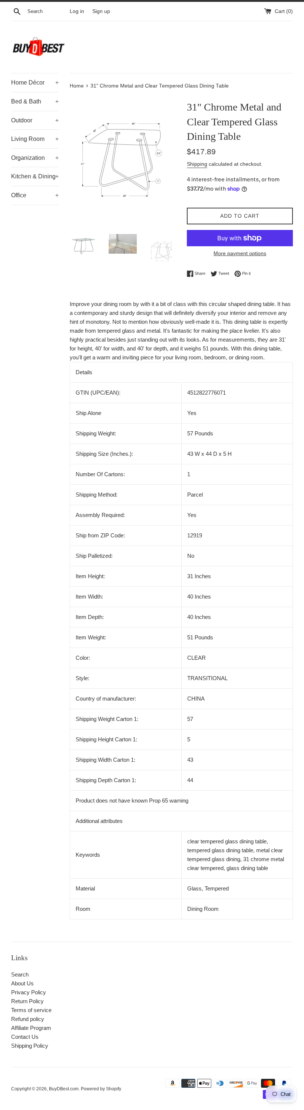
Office (35, 195)
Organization (35, 158)
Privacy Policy (28, 992)
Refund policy (27, 1019)
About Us (22, 983)
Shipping (197, 164)
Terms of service (31, 1010)
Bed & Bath (35, 101)
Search (20, 974)
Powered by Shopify (101, 1088)
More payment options (240, 253)
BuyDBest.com (64, 1088)
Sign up (101, 11)
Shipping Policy (29, 1046)
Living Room (35, 139)
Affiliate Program (31, 1028)
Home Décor (35, 82)
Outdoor (35, 120)
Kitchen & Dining (35, 176)
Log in (77, 11)
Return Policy (27, 1001)
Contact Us (25, 1037)
